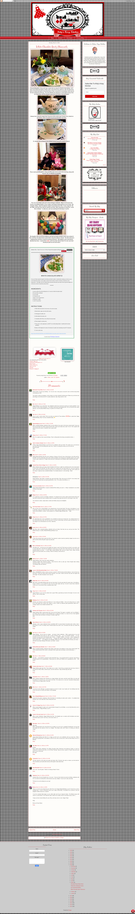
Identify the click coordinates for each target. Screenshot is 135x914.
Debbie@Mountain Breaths (38, 646)
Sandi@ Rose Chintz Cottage (39, 465)
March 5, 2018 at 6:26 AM (40, 414)
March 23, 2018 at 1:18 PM (41, 787)
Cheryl (34, 517)
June (72, 877)
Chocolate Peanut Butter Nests (77, 884)
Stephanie (35, 775)
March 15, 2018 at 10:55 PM (43, 775)
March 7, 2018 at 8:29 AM (46, 666)
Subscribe (94, 96)
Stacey (34, 435)
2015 (71, 899)
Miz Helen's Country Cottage (94, 142)
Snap (34, 591)
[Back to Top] (133, 911)
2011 (71, 906)
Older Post (76, 829)
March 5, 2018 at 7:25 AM (47, 423)
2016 (71, 897)
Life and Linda (94, 137)
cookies (48, 377)
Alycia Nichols (36, 622)
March (72, 882)
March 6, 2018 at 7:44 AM (41, 558)
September (73, 871)
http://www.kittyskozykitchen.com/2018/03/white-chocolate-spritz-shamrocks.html (48, 333)
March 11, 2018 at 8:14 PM (48, 735)
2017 (71, 895)
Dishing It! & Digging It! (34, 368)
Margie (34, 494)
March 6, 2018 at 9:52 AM (48, 610)
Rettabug (35, 600)
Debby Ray (35, 580)
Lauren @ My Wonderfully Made (40, 570)
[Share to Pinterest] (66, 375)
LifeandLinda (101, 241)
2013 (71, 902)
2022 (71, 857)
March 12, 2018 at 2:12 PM (42, 745)
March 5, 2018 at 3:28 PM (51, 465)
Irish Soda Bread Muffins (76, 887)
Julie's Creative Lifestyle (38, 443)
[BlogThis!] (62, 375)
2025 (71, 852)
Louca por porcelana (37, 485)
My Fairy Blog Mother (91, 241)
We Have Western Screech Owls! (94, 138)
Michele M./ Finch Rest (38, 389)
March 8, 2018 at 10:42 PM (48, 705)
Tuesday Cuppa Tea (33, 361)
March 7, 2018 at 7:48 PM (43, 676)
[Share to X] (63, 375)
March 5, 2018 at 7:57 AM (41, 435)
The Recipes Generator (54, 336)
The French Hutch (36, 506)
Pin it (64, 251)
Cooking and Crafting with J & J (35, 362)
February (73, 891)
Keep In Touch (32, 363)
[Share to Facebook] (65, 375)
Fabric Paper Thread (94, 159)
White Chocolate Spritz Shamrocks (78, 889)
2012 (71, 904)
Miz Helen (35, 745)
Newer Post (32, 829)
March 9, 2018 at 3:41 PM (48, 714)
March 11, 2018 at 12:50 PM (43, 723)
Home (52, 38)
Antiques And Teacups (37, 610)
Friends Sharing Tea (33, 365)
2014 (71, 901)
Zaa (33, 632)
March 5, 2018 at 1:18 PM (49, 443)
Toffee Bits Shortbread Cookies (77, 885)
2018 (71, 864)
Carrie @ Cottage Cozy (38, 705)
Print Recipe (69, 249)
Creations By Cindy (37, 666)
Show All (104, 164)
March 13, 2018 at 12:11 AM (44, 758)
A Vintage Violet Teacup (94, 149)
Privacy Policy (80, 38)
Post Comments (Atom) (57, 834)
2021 (71, 859)
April (72, 880)
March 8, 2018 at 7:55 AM (50, 696)
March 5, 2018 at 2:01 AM (48, 389)
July (72, 875)
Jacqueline (35, 676)
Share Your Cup (32, 366)
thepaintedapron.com (37, 423)
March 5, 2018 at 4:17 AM (40, 404)
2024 (71, 854)
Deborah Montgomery (37, 735)
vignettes (57, 377)
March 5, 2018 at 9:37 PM (41, 517)
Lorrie (34, 527)
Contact (60, 38)
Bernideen (35, 723)
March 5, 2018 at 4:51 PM (43, 476)
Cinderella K (35, 758)
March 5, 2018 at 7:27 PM (46, 506)
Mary (34, 454)
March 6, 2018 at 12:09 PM (44, 622)
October (73, 869)
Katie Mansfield (36, 767)
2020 (71, 861)
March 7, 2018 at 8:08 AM (40, 655)
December (73, 866)
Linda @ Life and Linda (38, 714)
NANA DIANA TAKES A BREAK (94, 152)
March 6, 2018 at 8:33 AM (40, 591)
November (73, 868)
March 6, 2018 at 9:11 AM (42, 600)
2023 (71, 855)
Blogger (69, 910)
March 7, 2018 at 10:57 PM (40, 687)
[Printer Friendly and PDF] (52, 373)
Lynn (34, 536)
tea (54, 377)
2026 (71, 850)
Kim (33, 404)
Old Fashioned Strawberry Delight (94, 143)
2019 (71, 863)
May (72, 878)
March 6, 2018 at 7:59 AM (52, 570)
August (72, 873)
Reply (34, 399)
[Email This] (61, 375)
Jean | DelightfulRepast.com (39, 696)
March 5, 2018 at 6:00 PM (41, 494)
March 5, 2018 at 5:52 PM (47, 485)
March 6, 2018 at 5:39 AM (40, 536)
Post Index (69, 38)
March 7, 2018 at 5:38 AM (50, 646)
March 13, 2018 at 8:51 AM (45, 767)
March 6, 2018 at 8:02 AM (43, 580)
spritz (52, 377)
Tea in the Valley (94, 147)
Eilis (34, 687)
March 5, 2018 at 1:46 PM (40, 454)
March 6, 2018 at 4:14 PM (40, 632)
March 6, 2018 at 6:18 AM (46, 545)
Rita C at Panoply (36, 545)
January (73, 893)
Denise (34, 787)
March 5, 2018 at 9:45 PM (41, 527)
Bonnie (34, 558)
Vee (33, 414)
